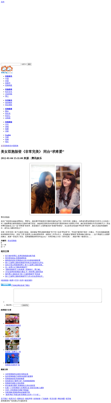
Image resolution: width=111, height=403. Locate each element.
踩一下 (3, 247)
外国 (7, 81)
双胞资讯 (7, 146)
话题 (7, 131)
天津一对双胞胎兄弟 (13, 339)
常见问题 (53, 399)
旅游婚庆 (8, 102)
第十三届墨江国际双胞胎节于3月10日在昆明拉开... (24, 276)
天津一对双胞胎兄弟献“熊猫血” (17, 390)
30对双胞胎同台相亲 (13, 325)
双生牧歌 (8, 105)
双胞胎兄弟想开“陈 (12, 365)
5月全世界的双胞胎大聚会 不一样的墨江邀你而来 (24, 272)
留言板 (68, 399)
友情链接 (36, 399)
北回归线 (8, 94)
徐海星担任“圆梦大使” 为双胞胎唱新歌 (20, 381)
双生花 (7, 113)
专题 (7, 137)
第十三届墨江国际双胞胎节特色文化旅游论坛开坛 (24, 263)
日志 (7, 124)
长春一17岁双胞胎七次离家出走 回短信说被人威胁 (24, 388)
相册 (7, 129)
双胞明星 (8, 85)
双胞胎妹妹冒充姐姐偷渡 (14, 379)
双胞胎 (13, 241)
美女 (9, 241)
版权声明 (28, 399)
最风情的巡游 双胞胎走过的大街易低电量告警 (22, 260)
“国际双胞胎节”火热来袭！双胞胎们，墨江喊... (23, 269)
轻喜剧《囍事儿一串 (13, 352)
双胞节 (7, 83)
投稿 (7, 139)
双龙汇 (7, 116)
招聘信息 (20, 399)
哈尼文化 (8, 92)
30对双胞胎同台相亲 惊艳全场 (16, 374)
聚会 (7, 111)
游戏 (7, 127)
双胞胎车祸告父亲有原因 (14, 383)
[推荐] (11, 280)
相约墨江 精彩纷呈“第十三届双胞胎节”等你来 (22, 274)
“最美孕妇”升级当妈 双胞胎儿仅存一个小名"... (22, 394)
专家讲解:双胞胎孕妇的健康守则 (17, 392)
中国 (7, 78)
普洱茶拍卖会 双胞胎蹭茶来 (15, 258)
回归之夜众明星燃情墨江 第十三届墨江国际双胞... (24, 265)
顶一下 (3, 245)
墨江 (7, 96)
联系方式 (12, 399)
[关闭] (21, 280)
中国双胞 (14, 146)
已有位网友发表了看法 (20, 285)
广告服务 (45, 399)
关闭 (2, 2)
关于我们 (4, 399)
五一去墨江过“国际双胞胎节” (16, 267)
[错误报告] (5, 280)
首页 (2, 146)
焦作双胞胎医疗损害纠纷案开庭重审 (19, 376)
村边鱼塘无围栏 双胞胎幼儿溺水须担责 (20, 385)
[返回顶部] (28, 280)
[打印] (16, 280)
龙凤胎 (7, 118)
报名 (7, 142)
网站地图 (61, 399)
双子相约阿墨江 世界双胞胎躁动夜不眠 (20, 256)
